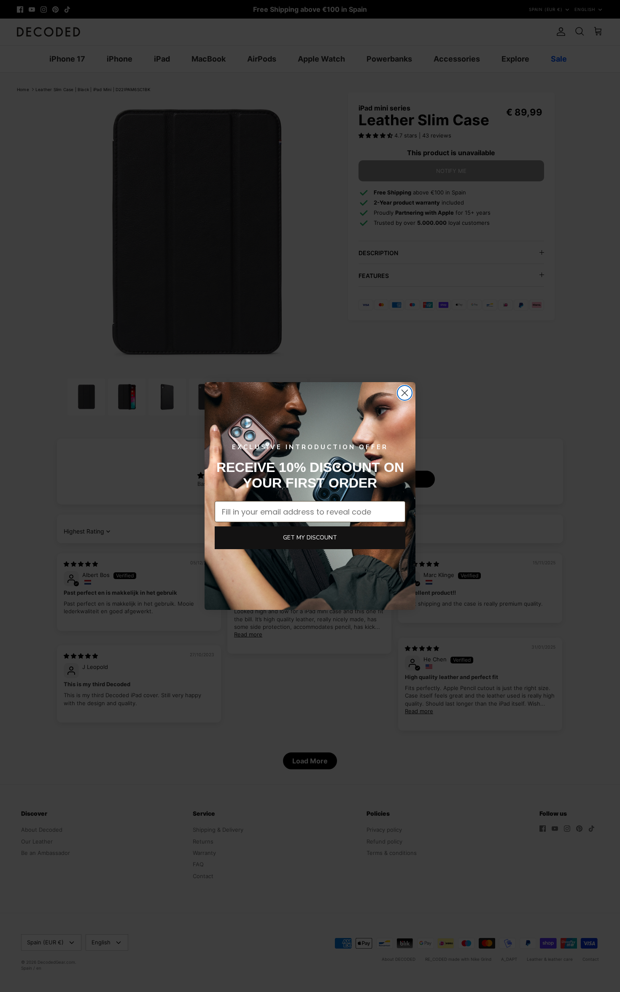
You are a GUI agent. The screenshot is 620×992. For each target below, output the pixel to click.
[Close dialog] (404, 392)
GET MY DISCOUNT (310, 538)
